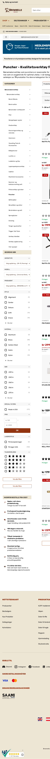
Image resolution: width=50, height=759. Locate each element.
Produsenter (40, 21)
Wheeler (45, 139)
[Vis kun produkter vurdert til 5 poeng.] (17, 456)
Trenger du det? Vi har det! (16, 505)
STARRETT (45, 321)
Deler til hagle (43, 628)
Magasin (41, 633)
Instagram (22, 667)
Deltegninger (20, 21)
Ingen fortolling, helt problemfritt (18, 523)
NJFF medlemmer (7, 26)
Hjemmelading (43, 638)
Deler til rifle (23, 26)
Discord (9, 667)
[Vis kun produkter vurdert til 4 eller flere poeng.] (17, 460)
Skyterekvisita (43, 644)
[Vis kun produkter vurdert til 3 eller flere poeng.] (17, 463)
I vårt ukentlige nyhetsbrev (16, 540)
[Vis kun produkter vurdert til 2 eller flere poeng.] (17, 467)
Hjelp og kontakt (11, 2)
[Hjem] (5, 37)
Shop (4, 21)
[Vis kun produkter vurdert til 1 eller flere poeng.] (17, 471)
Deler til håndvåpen (35, 26)
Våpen (16, 26)
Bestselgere (6, 611)
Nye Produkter (7, 617)
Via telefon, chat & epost (15, 513)
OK (17, 430)
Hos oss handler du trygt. (16, 531)
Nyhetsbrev (6, 628)
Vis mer (9, 323)
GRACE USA (46, 506)
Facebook (36, 667)
